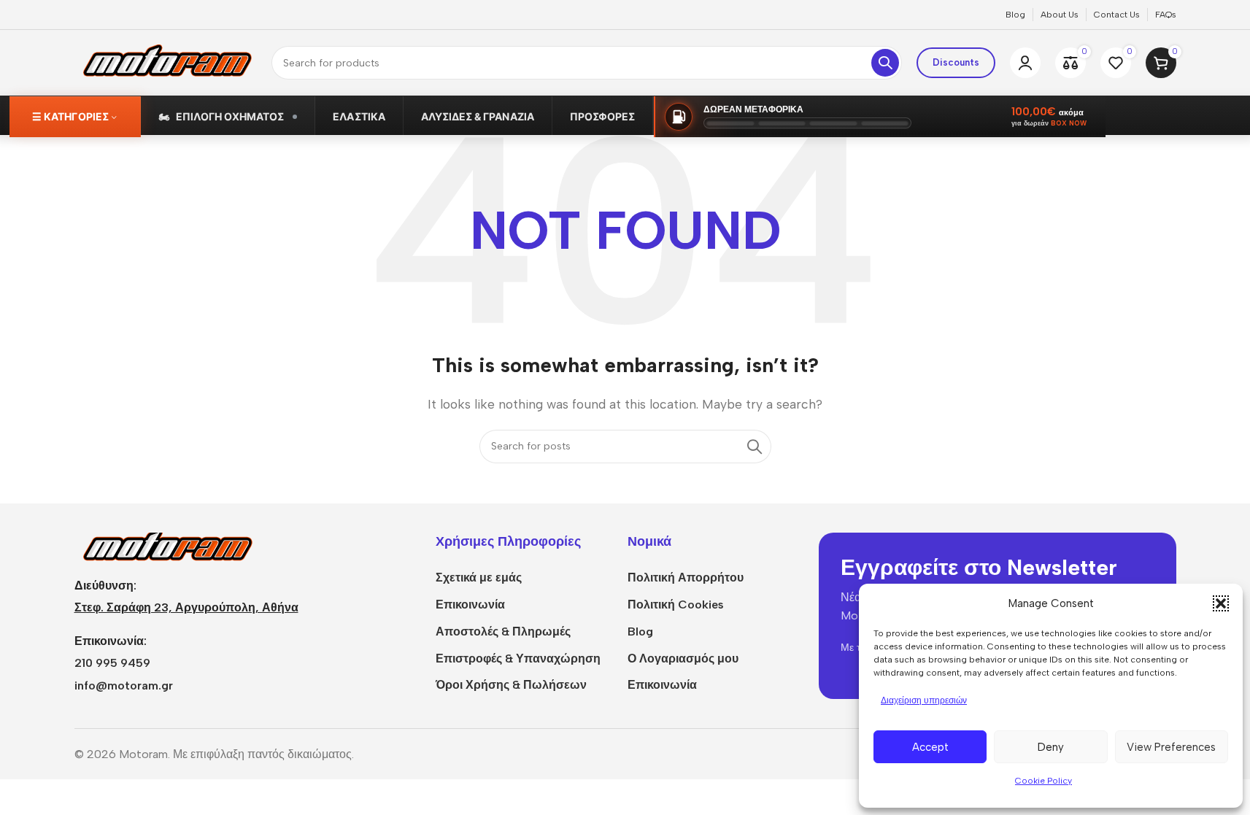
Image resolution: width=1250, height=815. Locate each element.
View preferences (1171, 747)
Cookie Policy (1043, 781)
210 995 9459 (112, 663)
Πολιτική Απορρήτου (686, 577)
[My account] (1025, 62)
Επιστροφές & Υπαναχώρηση (518, 658)
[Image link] (165, 546)
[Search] (885, 63)
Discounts (956, 62)
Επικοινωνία (470, 604)
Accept (930, 747)
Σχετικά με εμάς (479, 577)
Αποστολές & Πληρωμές (503, 631)
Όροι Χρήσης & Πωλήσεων (511, 685)
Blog (640, 631)
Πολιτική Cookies (676, 604)
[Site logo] (165, 62)
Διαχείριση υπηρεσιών (924, 700)
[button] (1221, 603)
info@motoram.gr (123, 685)
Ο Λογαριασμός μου (683, 658)
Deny (1051, 747)
